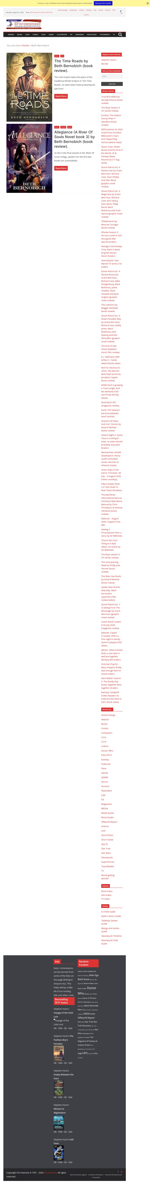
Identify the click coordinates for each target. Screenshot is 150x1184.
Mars (80, 1009)
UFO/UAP (90, 1053)
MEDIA (69, 127)
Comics (35, 34)
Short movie (107, 839)
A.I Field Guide (108, 911)
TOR (93, 1049)
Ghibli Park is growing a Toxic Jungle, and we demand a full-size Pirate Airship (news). (112, 391)
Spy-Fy (86, 15)
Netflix (92, 1014)
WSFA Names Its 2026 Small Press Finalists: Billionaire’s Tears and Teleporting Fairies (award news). (112, 136)
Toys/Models (105, 34)
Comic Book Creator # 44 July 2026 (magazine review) (111, 625)
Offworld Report (109, 821)
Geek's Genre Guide (111, 916)
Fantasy (88, 10)
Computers (73, 10)
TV (114, 34)
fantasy (80, 998)
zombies (80, 1058)
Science (107, 10)
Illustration (62, 34)
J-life (95, 10)
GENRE (104, 777)
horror (80, 1002)
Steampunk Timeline (111, 935)
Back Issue (83, 979)
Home (25, 45)
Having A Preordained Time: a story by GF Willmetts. (112, 532)
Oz (65, 1028)
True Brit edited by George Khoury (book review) (112, 100)
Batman (92, 980)
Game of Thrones (89, 998)
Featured (105, 764)
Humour (105, 786)
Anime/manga (62, 10)
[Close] (147, 3)
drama (87, 994)
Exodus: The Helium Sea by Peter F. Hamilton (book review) (42, 13)
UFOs (96, 1053)
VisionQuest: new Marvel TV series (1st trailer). (111, 263)
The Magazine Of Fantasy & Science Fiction (87, 1041)
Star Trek (105, 848)
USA (60, 1028)
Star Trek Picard (90, 1030)
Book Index (107, 891)
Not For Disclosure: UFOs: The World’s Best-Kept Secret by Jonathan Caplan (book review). (111, 374)
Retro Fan (81, 1022)
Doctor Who (107, 750)
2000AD (80, 971)
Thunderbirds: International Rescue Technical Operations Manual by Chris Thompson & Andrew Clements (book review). (111, 504)
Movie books (107, 813)
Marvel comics (87, 1010)
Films (43, 34)
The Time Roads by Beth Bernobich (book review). (73, 66)
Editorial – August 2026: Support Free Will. (110, 521)
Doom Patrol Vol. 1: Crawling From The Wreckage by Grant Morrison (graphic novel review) (111, 611)
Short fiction (107, 835)
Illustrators (87, 1002)
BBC (96, 979)
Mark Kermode (91, 1005)
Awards (11, 34)
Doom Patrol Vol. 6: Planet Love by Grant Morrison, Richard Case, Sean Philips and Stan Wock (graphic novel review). (111, 177)
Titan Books (89, 1049)
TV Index (105, 898)
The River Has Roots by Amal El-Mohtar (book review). (111, 579)
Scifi (113, 10)
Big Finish (80, 983)
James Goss (81, 1006)
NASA (87, 1013)
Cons (27, 34)
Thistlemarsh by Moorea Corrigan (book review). (109, 224)
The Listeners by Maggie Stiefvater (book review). (109, 308)
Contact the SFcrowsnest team (113, 1175)
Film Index (106, 895)
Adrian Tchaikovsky (83, 975)
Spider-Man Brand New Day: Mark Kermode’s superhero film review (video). (110, 593)
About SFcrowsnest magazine (78, 1175)
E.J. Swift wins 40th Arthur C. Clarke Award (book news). (111, 360)
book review (88, 983)
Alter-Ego (94, 975)
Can (70, 1028)
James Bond (95, 1002)
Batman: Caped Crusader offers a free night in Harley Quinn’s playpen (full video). (111, 639)
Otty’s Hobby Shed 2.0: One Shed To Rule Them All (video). (111, 487)
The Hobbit (86, 1037)
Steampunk (107, 857)
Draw (91, 994)
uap (80, 1053)
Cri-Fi (103, 741)
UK (55, 1028)
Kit (71, 34)
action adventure (89, 971)
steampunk (87, 1033)
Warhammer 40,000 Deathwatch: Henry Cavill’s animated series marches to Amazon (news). (111, 459)
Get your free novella (103, 3)
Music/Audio (92, 34)
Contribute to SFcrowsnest (95, 1175)
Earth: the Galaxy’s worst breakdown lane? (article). (110, 413)
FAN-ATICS (106, 755)
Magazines (80, 34)
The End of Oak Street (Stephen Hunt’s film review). (110, 349)
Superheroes (107, 861)
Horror (101, 10)
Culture (81, 10)
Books (19, 34)
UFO (85, 1053)
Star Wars (106, 853)
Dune (95, 994)
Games (51, 34)
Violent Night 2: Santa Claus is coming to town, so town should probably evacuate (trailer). (112, 441)
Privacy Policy (96, 1177)
